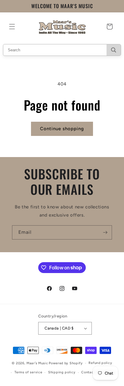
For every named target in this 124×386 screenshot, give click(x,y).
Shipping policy (62, 372)
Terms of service (28, 372)
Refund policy (100, 363)
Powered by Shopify (66, 363)
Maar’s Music (37, 363)
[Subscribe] (105, 232)
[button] (12, 26)
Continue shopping (62, 128)
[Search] (114, 50)
